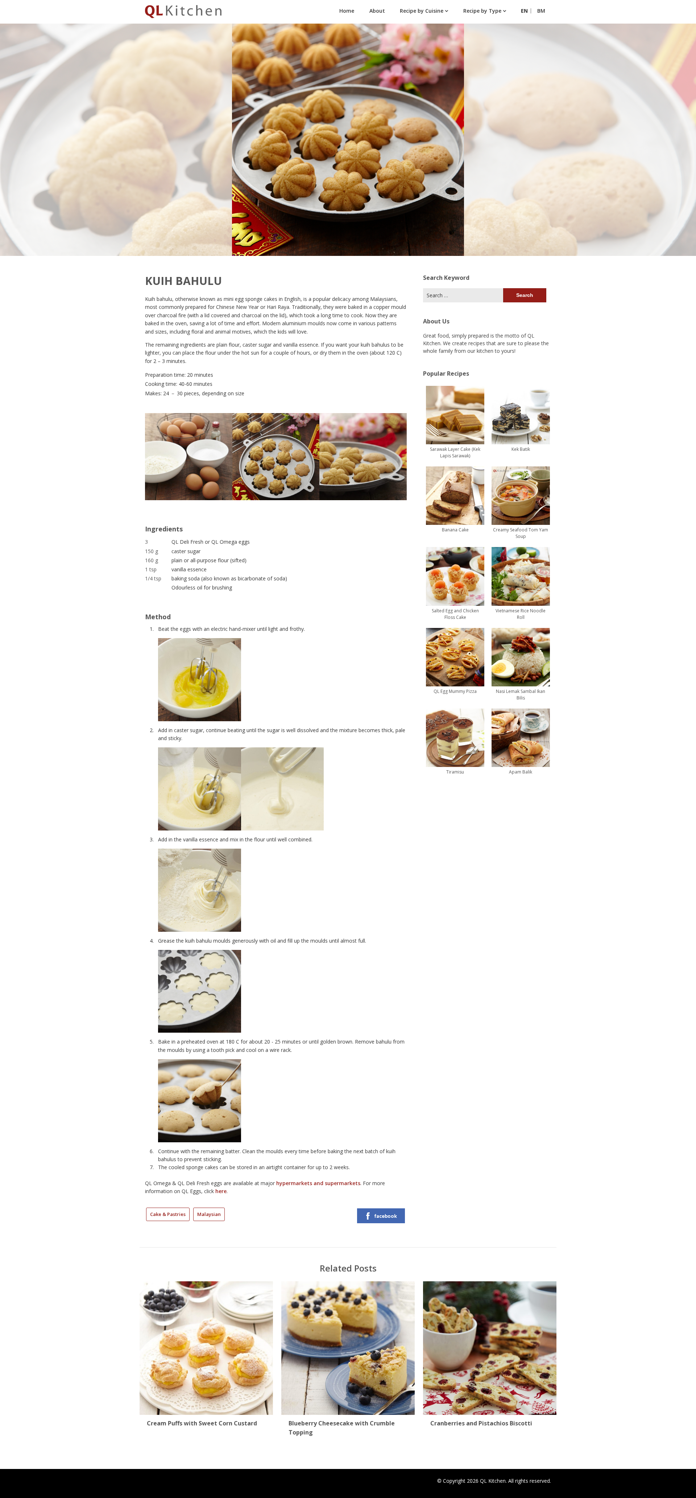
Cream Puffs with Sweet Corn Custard (202, 1423)
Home (346, 10)
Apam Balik (520, 772)
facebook (385, 1216)
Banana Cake (455, 530)
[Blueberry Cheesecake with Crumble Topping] (348, 1345)
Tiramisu (455, 772)
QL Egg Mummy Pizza (455, 691)
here (221, 1191)
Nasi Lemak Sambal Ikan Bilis (520, 694)
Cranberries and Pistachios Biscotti (481, 1423)
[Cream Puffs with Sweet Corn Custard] (206, 1345)
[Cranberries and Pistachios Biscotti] (489, 1345)
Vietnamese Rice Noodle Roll (521, 614)
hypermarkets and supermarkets (318, 1183)
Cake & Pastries (168, 1214)
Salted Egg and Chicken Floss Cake (455, 614)
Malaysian (209, 1214)
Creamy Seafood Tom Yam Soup (520, 533)
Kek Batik (520, 449)
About (377, 10)
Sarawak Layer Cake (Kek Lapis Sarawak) (455, 452)
